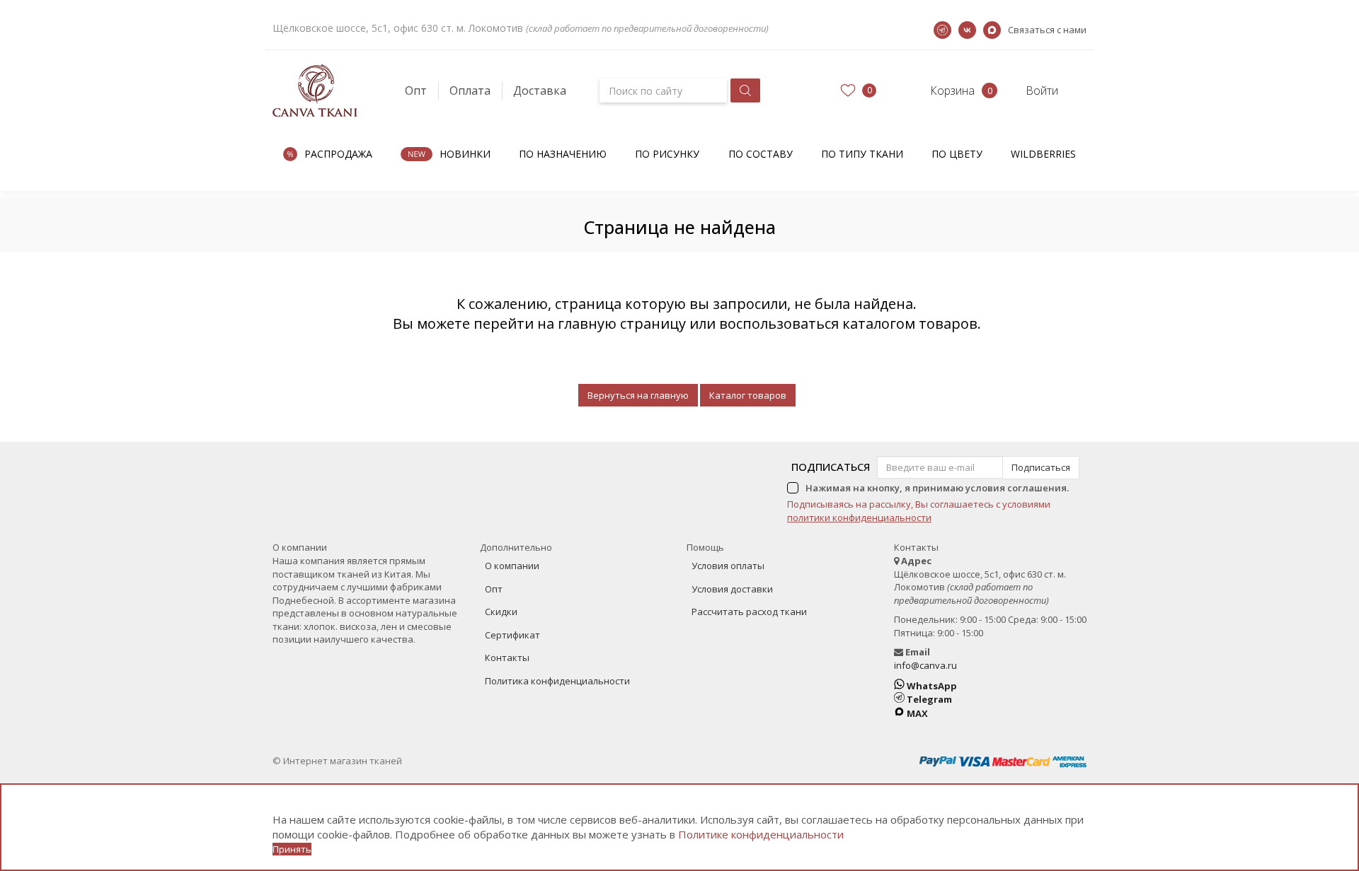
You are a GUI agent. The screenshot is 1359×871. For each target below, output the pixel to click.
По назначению (563, 153)
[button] (940, 90)
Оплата (470, 90)
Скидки (501, 611)
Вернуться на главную (638, 395)
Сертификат (512, 635)
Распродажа (338, 153)
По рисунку (667, 153)
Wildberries (1043, 153)
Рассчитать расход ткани (749, 611)
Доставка (539, 90)
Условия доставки (732, 589)
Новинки (465, 153)
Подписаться (830, 467)
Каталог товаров (747, 395)
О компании (512, 565)
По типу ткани (862, 153)
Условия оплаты (728, 565)
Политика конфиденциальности (557, 680)
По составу (760, 153)
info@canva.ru (925, 665)
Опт (416, 90)
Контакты (507, 657)
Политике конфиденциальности (761, 834)
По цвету (956, 153)
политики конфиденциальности (859, 517)
